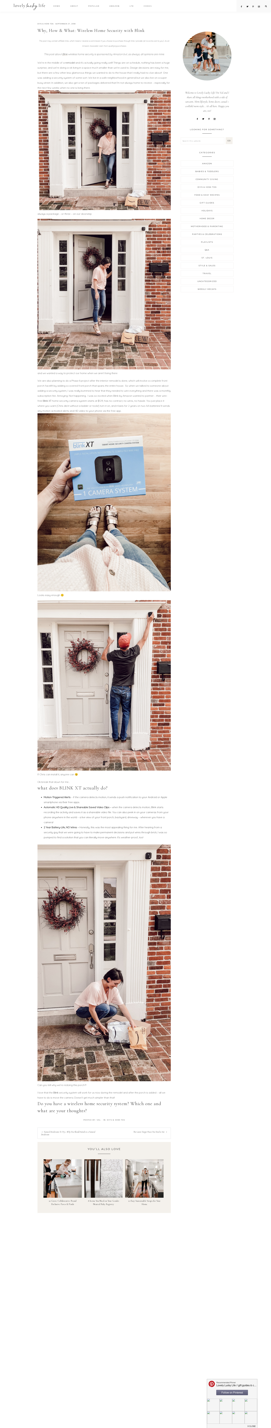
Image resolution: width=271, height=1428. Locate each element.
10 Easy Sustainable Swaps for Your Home (144, 1202)
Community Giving (207, 179)
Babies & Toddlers (207, 171)
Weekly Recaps (207, 289)
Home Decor (207, 218)
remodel (70, 62)
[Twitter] (204, 118)
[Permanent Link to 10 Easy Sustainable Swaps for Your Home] (144, 1178)
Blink (64, 54)
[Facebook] (198, 118)
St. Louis (207, 258)
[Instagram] (215, 118)
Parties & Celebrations (207, 234)
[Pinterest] (210, 118)
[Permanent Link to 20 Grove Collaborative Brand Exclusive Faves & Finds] (62, 1178)
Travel (207, 273)
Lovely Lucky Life (29, 6)
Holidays (207, 211)
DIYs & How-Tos (45, 24)
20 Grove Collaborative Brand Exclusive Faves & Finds (62, 1202)
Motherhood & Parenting (207, 226)
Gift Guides (207, 203)
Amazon (207, 163)
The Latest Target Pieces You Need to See (149, 1132)
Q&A (207, 250)
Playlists (207, 242)
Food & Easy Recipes (207, 195)
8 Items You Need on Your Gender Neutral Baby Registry (103, 1202)
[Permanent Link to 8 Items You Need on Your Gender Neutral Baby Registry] (103, 1178)
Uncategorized (207, 281)
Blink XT (47, 400)
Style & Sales (207, 266)
